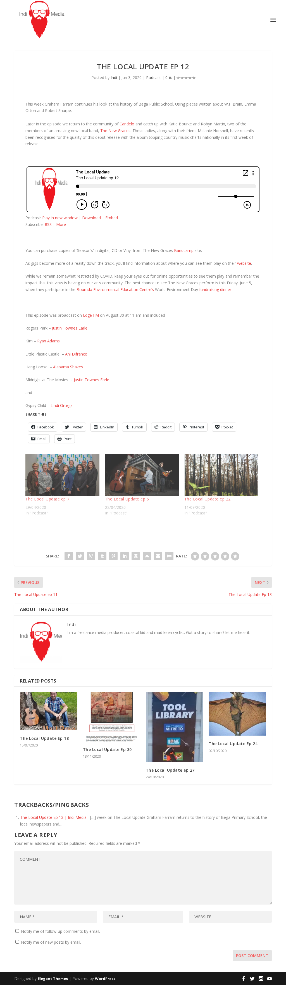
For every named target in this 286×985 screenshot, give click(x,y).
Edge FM (91, 315)
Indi (114, 77)
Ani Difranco (76, 354)
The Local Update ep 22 (207, 499)
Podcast (153, 77)
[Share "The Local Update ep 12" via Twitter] (79, 556)
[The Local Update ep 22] (221, 475)
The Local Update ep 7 (47, 499)
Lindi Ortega (62, 405)
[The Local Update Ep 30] (111, 716)
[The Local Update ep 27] (174, 727)
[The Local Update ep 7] (62, 475)
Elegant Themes (53, 978)
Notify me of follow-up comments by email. (60, 931)
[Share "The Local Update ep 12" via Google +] (91, 556)
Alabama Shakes (68, 366)
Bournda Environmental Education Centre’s (115, 289)
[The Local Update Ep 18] (48, 711)
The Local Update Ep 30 (107, 749)
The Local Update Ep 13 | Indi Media (53, 817)
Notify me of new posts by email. (51, 942)
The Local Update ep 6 (127, 499)
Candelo (127, 124)
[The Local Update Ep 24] (237, 714)
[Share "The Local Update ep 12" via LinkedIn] (124, 556)
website (244, 263)
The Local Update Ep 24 (233, 743)
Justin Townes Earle (69, 328)
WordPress (105, 978)
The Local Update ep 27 (170, 770)
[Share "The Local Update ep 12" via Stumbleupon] (146, 556)
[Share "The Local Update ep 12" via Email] (158, 556)
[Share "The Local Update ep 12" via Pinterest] (113, 556)
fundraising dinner (216, 289)
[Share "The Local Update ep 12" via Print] (169, 556)
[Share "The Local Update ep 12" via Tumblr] (102, 556)
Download (91, 217)
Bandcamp (184, 250)
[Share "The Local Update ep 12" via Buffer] (135, 556)
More (61, 224)
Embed (111, 217)
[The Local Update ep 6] (142, 475)
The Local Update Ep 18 (44, 738)
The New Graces (115, 130)
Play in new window (60, 217)
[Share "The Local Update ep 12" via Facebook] (68, 556)
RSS (48, 224)
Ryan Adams (48, 341)
